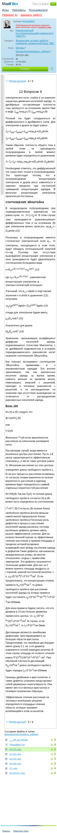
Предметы (19, 10)
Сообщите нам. (44, 27)
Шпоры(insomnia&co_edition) (33, 51)
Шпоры (20, 48)
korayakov (29, 21)
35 (52, 759)
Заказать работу (31, 15)
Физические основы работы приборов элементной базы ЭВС (35, 42)
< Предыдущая (16, 81)
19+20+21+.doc (17, 773)
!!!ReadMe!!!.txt (17, 744)
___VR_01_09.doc (18, 740)
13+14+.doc (15, 759)
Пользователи (38, 10)
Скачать (25, 69)
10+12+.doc (15, 749)
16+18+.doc (15, 763)
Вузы (5, 10)
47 (52, 740)
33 (52, 754)
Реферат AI (9, 15)
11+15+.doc (15, 754)
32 (52, 744)
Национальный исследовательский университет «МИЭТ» (35, 33)
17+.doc (13, 768)
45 (52, 749)
